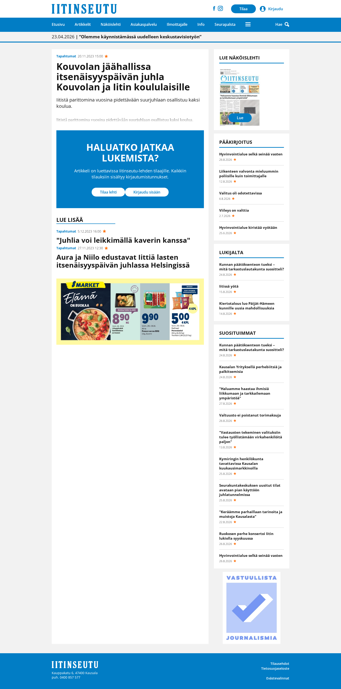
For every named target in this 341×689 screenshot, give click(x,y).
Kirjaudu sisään (146, 192)
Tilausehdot (279, 663)
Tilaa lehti (108, 192)
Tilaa (243, 8)
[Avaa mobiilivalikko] (248, 24)
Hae (278, 24)
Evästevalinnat (277, 678)
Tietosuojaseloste (275, 668)
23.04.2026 (126, 37)
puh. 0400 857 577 (66, 677)
